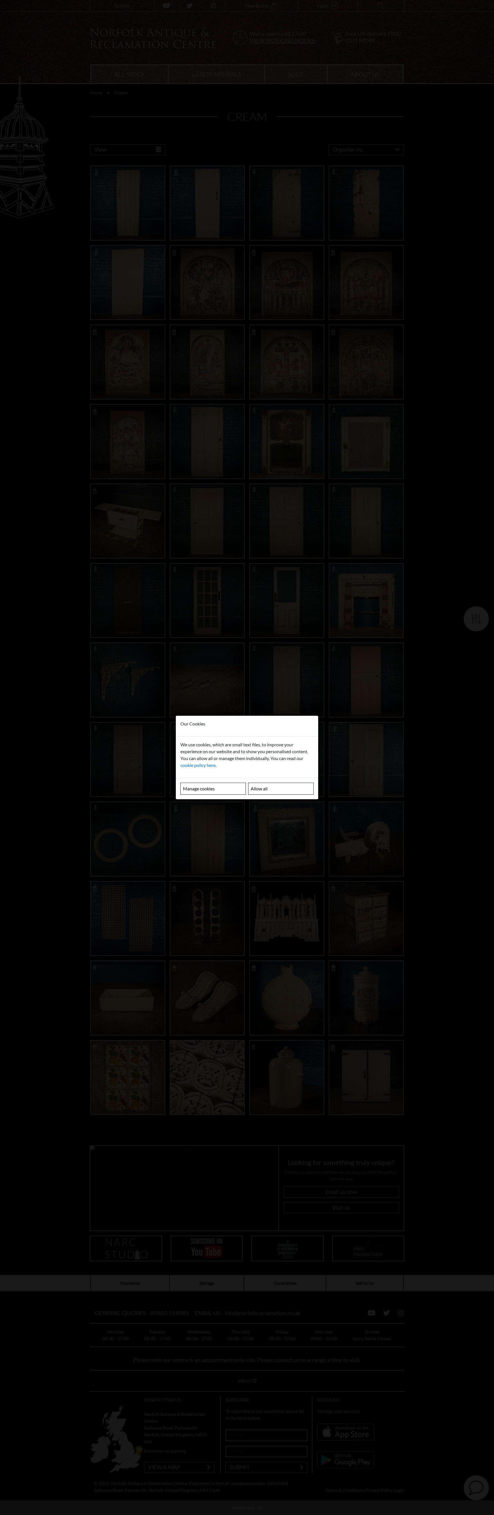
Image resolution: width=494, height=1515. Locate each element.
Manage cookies (199, 788)
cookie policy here (198, 765)
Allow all (259, 788)
